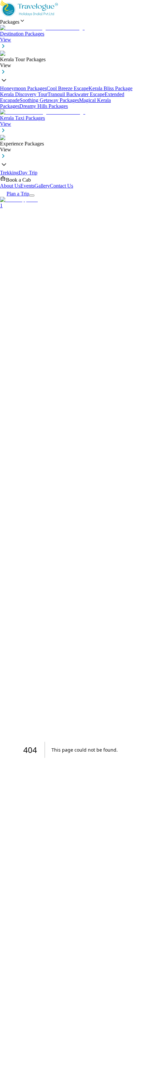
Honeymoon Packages (23, 88)
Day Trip (28, 172)
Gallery (42, 186)
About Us (10, 186)
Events (27, 186)
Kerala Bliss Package (110, 88)
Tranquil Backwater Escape (76, 94)
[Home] (29, 14)
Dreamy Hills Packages (43, 106)
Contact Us (61, 186)
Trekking (9, 172)
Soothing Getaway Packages (49, 100)
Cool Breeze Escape (68, 88)
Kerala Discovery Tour (24, 94)
